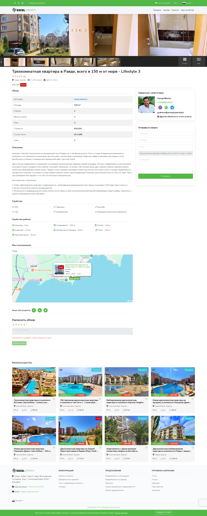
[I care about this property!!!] (54, 399)
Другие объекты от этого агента (175, 116)
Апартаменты (80, 99)
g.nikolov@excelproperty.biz (170, 112)
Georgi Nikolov (164, 98)
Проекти (175, 10)
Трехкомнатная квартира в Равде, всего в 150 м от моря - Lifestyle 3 (77, 266)
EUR (175, 3)
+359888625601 (165, 102)
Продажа (157, 10)
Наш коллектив (187, 10)
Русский (188, 3)
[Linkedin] (23, 3)
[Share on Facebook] (34, 310)
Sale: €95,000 (74, 278)
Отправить (165, 176)
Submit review (19, 343)
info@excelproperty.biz (37, 3)
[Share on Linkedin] (40, 310)
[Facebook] (16, 3)
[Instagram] (20, 3)
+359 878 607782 (35, 487)
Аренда (166, 10)
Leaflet (130, 301)
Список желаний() (163, 3)
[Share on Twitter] (45, 310)
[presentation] (1, 62)
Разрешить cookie (163, 512)
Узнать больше (121, 513)
